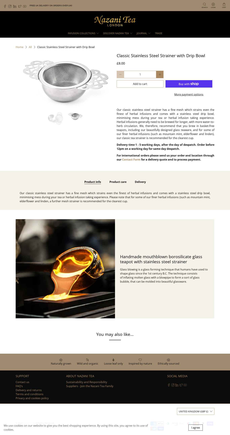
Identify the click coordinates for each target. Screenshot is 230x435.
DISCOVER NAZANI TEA (116, 33)
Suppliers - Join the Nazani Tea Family (89, 386)
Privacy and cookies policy (32, 398)
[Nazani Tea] (115, 20)
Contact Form (131, 159)
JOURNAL (142, 33)
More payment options (188, 94)
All (30, 47)
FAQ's (19, 386)
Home (19, 47)
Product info (92, 182)
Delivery (140, 182)
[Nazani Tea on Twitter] (20, 7)
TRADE (158, 33)
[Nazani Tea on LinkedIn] (15, 7)
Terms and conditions (29, 394)
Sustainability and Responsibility (86, 382)
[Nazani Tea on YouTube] (25, 7)
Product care (117, 182)
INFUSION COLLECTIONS (81, 33)
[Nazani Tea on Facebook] (5, 7)
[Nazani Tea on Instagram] (10, 7)
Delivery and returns (29, 390)
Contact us (22, 382)
